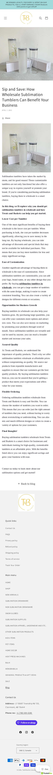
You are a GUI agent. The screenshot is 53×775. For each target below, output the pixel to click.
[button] (5, 18)
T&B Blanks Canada (29, 770)
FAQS (7, 534)
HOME (7, 582)
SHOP (7, 588)
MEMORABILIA (11, 669)
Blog (7, 687)
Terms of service (12, 559)
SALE (7, 681)
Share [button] (7, 118)
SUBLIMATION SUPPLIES (15, 619)
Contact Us (10, 528)
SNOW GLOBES (11, 613)
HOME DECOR (11, 650)
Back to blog (28, 483)
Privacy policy (11, 540)
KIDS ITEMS (10, 638)
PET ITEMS (9, 644)
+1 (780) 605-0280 (24, 713)
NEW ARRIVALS (11, 595)
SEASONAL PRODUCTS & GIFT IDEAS (20, 675)
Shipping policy (12, 553)
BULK (7, 662)
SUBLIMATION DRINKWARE (16, 601)
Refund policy (11, 546)
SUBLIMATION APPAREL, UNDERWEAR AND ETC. (25, 625)
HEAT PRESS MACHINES (15, 656)
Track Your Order (12, 565)
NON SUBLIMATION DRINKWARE (19, 607)
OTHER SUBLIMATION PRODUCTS (19, 632)
